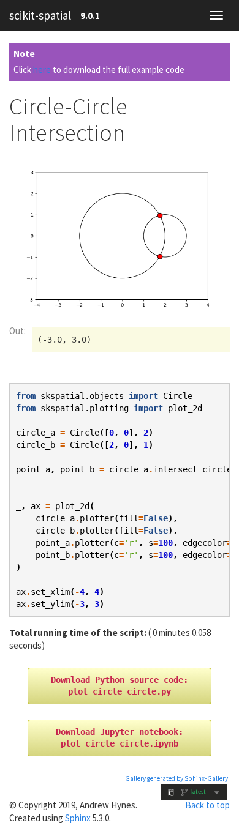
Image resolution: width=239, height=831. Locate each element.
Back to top (207, 805)
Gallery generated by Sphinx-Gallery (176, 778)
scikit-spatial (40, 15)
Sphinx (78, 818)
